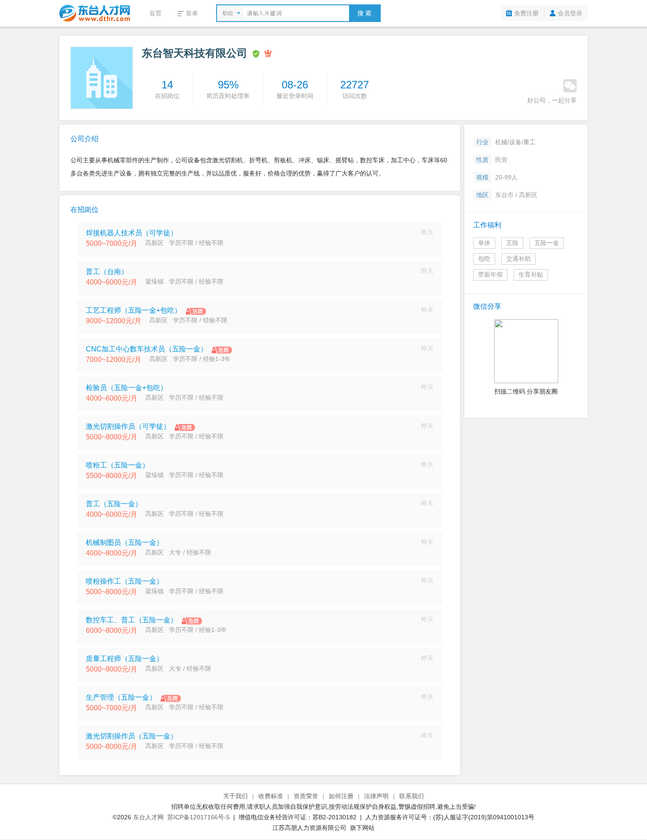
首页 (155, 13)
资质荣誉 (306, 796)
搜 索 (364, 13)
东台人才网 (148, 817)
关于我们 (235, 796)
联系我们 (411, 796)
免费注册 (526, 13)
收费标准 (270, 796)
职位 (228, 13)
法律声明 (376, 796)
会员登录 (570, 13)
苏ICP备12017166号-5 (198, 817)
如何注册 (341, 796)
